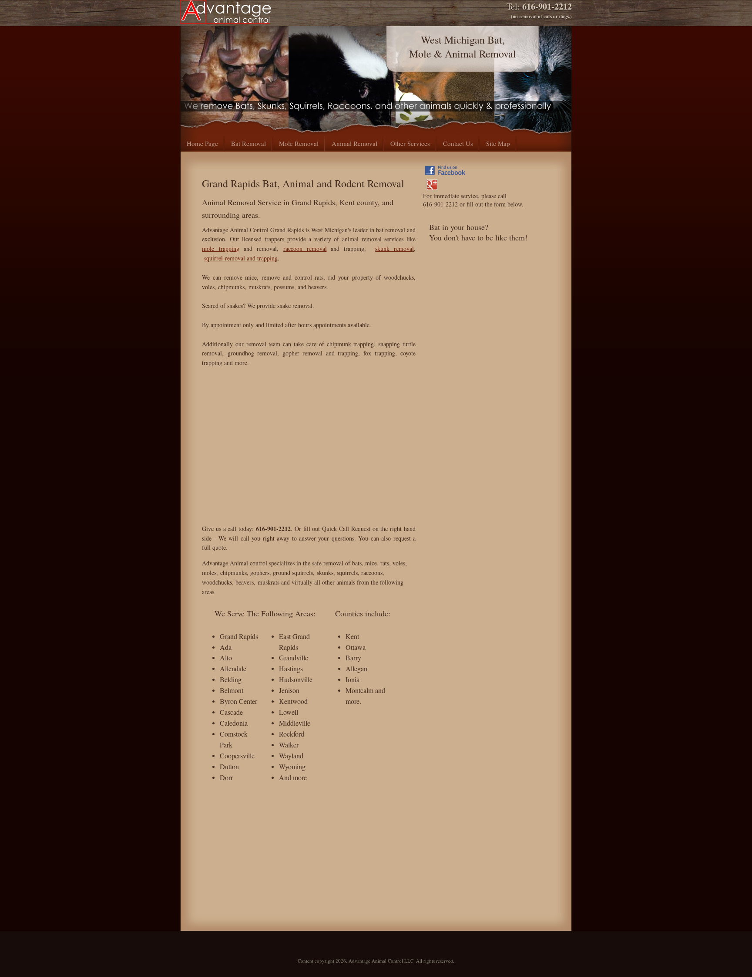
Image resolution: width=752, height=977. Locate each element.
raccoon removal (305, 248)
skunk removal (394, 248)
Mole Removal (299, 143)
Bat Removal (248, 143)
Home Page (202, 143)
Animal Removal (354, 143)
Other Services (410, 143)
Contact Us (458, 143)
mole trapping (220, 248)
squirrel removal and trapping (241, 258)
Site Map (498, 143)
